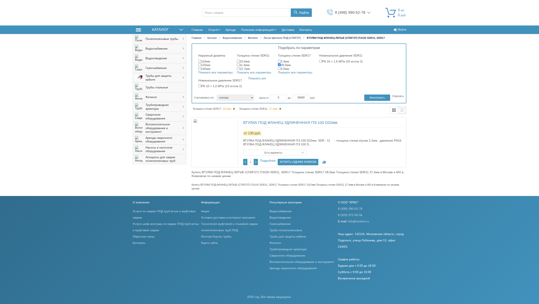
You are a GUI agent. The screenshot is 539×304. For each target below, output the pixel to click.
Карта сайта (209, 243)
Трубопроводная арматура (288, 249)
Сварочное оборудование (287, 255)
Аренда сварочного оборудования (293, 268)
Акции (205, 211)
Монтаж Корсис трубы (216, 236)
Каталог (160, 29)
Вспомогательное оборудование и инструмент (302, 261)
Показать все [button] (257, 78)
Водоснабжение (281, 211)
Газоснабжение (280, 224)
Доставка (288, 29)
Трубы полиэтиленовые (286, 230)
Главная (197, 29)
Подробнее (268, 160)
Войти (402, 29)
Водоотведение (280, 217)
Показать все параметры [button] (215, 72)
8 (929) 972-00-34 (350, 215)
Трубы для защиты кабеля (288, 236)
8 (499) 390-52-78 (350, 208)
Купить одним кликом (298, 161)
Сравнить (324, 162)
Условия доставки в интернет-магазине (228, 217)
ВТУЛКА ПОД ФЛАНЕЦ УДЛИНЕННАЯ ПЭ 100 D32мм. (290, 122)
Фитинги (275, 243)
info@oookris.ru (358, 221)
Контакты (305, 29)
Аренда (230, 29)
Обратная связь (144, 236)
